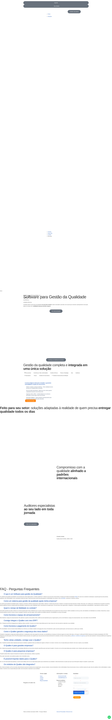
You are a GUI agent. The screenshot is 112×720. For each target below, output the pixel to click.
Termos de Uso (69, 711)
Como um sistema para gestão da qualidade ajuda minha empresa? (30, 601)
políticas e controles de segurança (78, 635)
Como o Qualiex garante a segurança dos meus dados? (26, 631)
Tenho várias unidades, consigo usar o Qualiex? (22, 640)
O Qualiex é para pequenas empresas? (19, 651)
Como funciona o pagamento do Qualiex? (20, 626)
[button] (0, 438)
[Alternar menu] (49, 11)
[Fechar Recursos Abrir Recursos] (51, 238)
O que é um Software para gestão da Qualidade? (23, 594)
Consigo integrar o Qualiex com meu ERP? (21, 620)
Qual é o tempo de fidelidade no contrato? (20, 608)
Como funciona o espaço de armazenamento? (22, 615)
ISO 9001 (63, 598)
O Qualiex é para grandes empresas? (18, 645)
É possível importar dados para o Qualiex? (20, 659)
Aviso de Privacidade (61, 711)
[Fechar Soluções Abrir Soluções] (55, 16)
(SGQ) (76, 596)
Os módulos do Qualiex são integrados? (19, 664)
